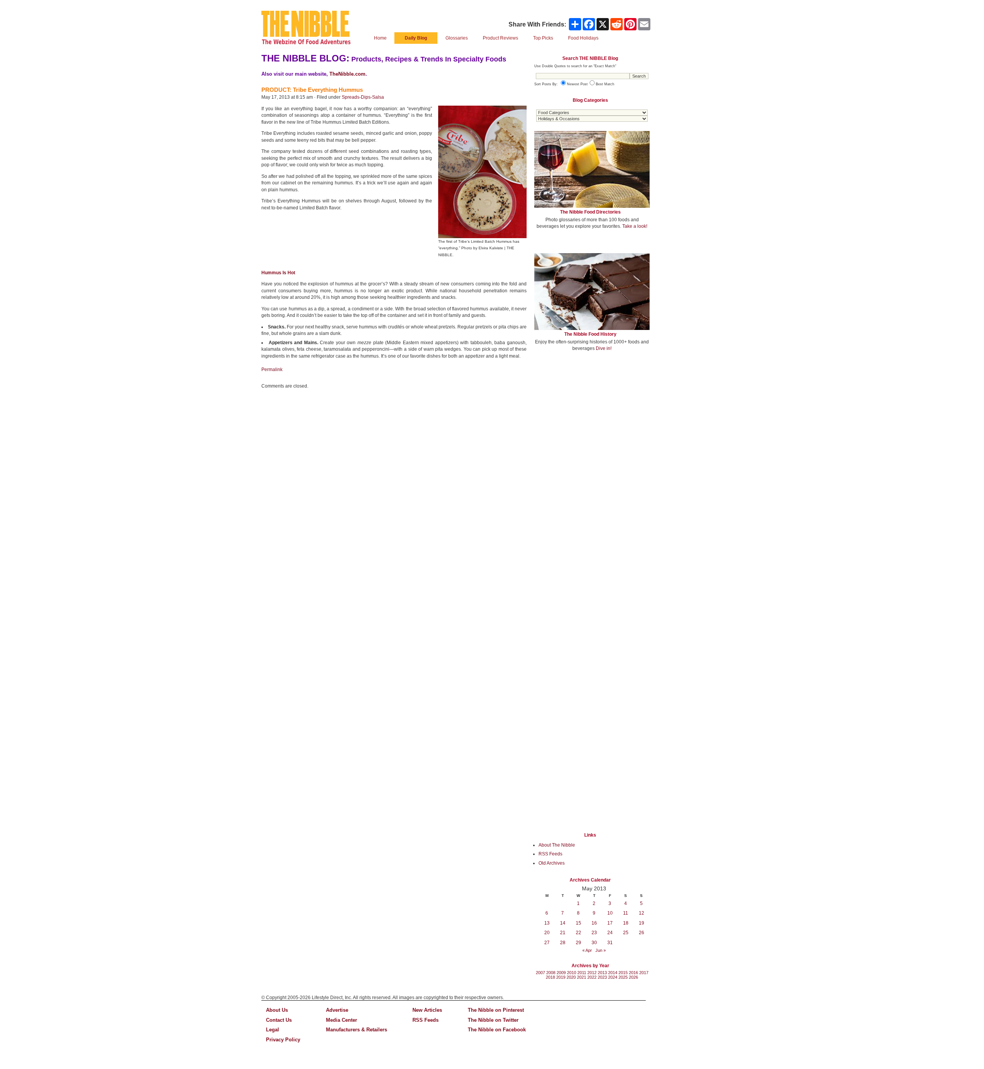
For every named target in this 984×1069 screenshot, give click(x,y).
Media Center (341, 1020)
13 (547, 923)
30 (594, 942)
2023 (602, 977)
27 (547, 942)
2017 (643, 972)
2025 (623, 977)
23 (594, 932)
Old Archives (552, 863)
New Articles (427, 1010)
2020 (571, 977)
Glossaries (456, 38)
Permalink (272, 369)
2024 (612, 977)
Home (380, 38)
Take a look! (634, 226)
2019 (560, 977)
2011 (581, 972)
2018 (550, 977)
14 (562, 923)
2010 (571, 972)
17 (610, 923)
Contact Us (279, 1020)
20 (547, 932)
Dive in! (604, 348)
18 (625, 923)
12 (641, 913)
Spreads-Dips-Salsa (363, 97)
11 (625, 913)
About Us (277, 1010)
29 (578, 942)
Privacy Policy (283, 1039)
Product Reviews (500, 38)
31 (610, 942)
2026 (633, 977)
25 (625, 932)
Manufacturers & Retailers (356, 1030)
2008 (550, 972)
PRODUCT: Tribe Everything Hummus (312, 89)
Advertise (337, 1010)
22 (578, 932)
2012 (592, 972)
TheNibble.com (347, 74)
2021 (581, 977)
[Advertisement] (592, 414)
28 (562, 942)
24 (610, 932)
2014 (612, 972)
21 (562, 932)
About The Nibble (557, 845)
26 (641, 932)
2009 (561, 972)
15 (578, 923)
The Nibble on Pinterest (496, 1010)
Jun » (600, 950)
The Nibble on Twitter (493, 1020)
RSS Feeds (550, 854)
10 (610, 913)
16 (594, 923)
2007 (540, 972)
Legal (272, 1030)
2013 (602, 972)
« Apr (587, 950)
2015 (623, 972)
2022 (592, 977)
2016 (633, 972)
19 (641, 923)
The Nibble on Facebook (497, 1030)
